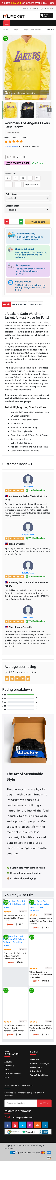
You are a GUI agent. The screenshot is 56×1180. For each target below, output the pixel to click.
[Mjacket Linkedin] (45, 1125)
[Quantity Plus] (21, 221)
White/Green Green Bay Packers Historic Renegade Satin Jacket (14, 1028)
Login (41, 8)
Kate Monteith (28, 573)
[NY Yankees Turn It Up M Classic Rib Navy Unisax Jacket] (15, 904)
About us (8, 1062)
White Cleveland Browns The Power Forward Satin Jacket (40, 1028)
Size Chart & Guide (19, 163)
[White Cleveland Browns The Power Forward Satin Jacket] (41, 1003)
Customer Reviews (12, 1073)
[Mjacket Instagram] (30, 1125)
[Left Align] (6, 490)
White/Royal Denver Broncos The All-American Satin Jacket (40, 974)
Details (6, 304)
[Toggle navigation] (6, 23)
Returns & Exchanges (39, 1063)
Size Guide (34, 1059)
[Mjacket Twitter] (22, 1125)
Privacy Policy (36, 1071)
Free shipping (30, 8)
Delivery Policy (36, 1067)
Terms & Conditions (39, 1075)
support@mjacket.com (22, 1117)
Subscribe (44, 1103)
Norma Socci (28, 617)
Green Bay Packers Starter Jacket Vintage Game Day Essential (40, 921)
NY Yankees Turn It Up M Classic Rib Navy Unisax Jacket (14, 918)
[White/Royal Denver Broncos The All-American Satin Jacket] (41, 949)
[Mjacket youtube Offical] (15, 1125)
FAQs (6, 1077)
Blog (6, 1069)
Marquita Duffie (28, 534)
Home (5, 29)
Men (16, 29)
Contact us (9, 1065)
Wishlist (49, 8)
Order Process (35, 304)
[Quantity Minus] (6, 221)
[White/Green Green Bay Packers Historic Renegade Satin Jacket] (15, 1003)
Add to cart (39, 221)
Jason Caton (28, 487)
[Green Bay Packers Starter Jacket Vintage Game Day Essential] (41, 905)
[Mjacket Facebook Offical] (7, 1125)
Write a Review (19, 304)
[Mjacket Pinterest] (37, 1125)
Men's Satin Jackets (32, 29)
